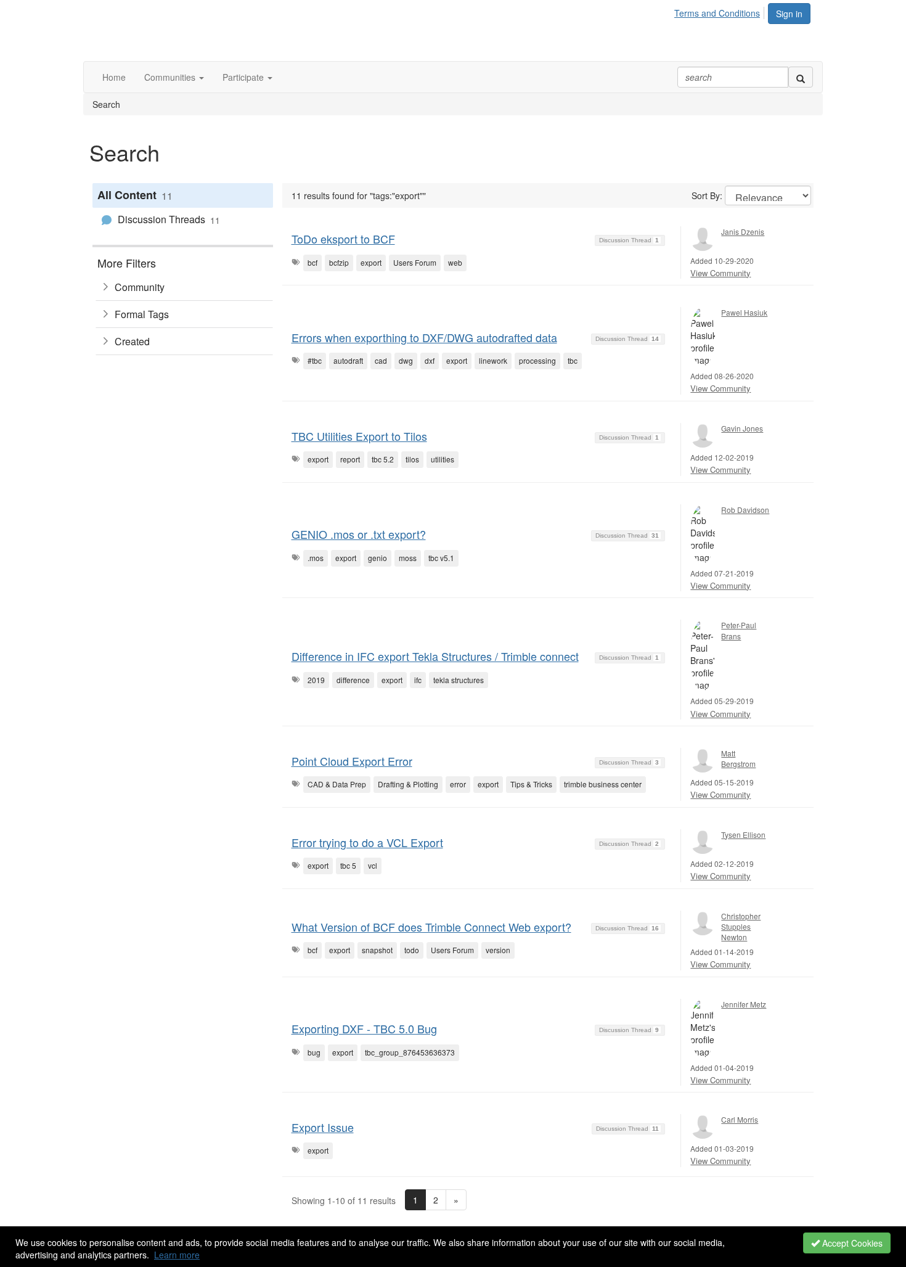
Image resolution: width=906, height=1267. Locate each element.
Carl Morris (739, 1119)
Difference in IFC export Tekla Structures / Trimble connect (435, 656)
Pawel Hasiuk (744, 312)
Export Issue (323, 1127)
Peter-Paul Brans (738, 630)
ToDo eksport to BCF (343, 239)
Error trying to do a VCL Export (367, 842)
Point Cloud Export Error (352, 761)
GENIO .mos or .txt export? (359, 534)
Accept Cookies (851, 1243)
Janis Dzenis (742, 231)
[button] (174, 77)
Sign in (789, 13)
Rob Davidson (745, 509)
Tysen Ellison (743, 834)
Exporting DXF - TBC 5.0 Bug (364, 1028)
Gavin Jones (742, 428)
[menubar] (720, 11)
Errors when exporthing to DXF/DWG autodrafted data (424, 337)
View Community (720, 273)
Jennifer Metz (743, 1004)
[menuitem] (720, 11)
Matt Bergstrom (738, 758)
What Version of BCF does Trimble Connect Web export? (431, 927)
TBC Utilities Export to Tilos (359, 436)
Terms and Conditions (717, 13)
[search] (800, 77)
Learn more (177, 1255)
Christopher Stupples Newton (741, 926)
